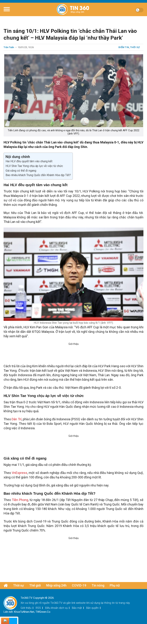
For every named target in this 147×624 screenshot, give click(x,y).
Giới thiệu (26, 607)
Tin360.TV (56, 602)
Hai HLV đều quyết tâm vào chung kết (29, 161)
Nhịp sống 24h (56, 585)
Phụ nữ (115, 585)
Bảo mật (77, 607)
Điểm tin (123, 47)
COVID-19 (79, 585)
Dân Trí (16, 419)
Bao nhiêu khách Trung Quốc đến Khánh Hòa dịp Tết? (38, 175)
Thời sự (135, 47)
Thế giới (35, 585)
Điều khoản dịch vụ (56, 607)
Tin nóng (98, 585)
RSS (38, 607)
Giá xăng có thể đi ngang (21, 170)
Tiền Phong (20, 500)
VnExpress (19, 473)
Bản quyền (92, 607)
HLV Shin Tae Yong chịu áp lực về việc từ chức (34, 166)
